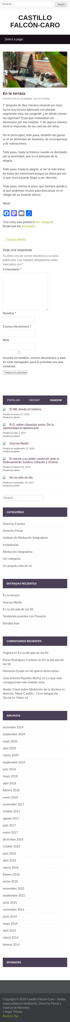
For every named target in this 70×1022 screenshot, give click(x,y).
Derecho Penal (13, 530)
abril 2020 (9, 748)
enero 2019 (10, 797)
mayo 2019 (10, 776)
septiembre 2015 (14, 895)
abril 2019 (9, 783)
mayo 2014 (10, 923)
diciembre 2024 (13, 727)
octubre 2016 (11, 846)
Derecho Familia (14, 523)
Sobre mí (22, 697)
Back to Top (10, 1016)
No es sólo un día (21, 477)
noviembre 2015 (13, 888)
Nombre (9, 313)
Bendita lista (11, 623)
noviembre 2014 (13, 909)
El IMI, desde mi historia (25, 409)
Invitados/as (11, 544)
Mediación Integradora (17, 551)
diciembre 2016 (13, 839)
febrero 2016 (11, 874)
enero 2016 (10, 881)
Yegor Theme (13, 1011)
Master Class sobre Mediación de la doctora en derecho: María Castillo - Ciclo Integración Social (34, 693)
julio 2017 (9, 825)
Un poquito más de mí (17, 565)
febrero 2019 (11, 790)
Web (6, 340)
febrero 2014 (11, 944)
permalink (28, 226)
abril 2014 (9, 930)
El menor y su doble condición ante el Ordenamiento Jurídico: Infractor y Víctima (31, 460)
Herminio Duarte (14, 671)
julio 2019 (9, 769)
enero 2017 (10, 832)
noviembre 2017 (13, 804)
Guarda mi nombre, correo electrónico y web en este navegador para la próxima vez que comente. (34, 362)
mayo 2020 (10, 741)
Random (56, 400)
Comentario (12, 269)
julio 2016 (9, 853)
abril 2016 (9, 860)
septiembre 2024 (14, 734)
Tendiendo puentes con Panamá (24, 616)
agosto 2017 (11, 818)
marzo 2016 (10, 867)
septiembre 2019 (14, 762)
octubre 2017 (11, 811)
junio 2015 (10, 902)
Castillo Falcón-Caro (35, 21)
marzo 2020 (10, 755)
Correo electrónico (17, 326)
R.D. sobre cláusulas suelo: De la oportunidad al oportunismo (28, 426)
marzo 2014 (10, 937)
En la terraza (11, 595)
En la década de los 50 (18, 609)
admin (46, 99)
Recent (34, 400)
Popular (13, 400)
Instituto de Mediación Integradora (25, 537)
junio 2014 (10, 916)
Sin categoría (44, 222)
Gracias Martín (14, 239)
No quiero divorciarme (44, 671)
